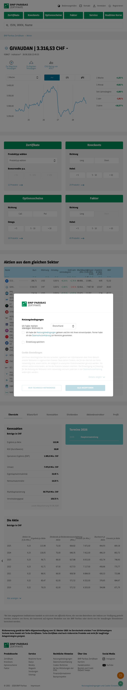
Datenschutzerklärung (41, 336)
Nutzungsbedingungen (46, 333)
